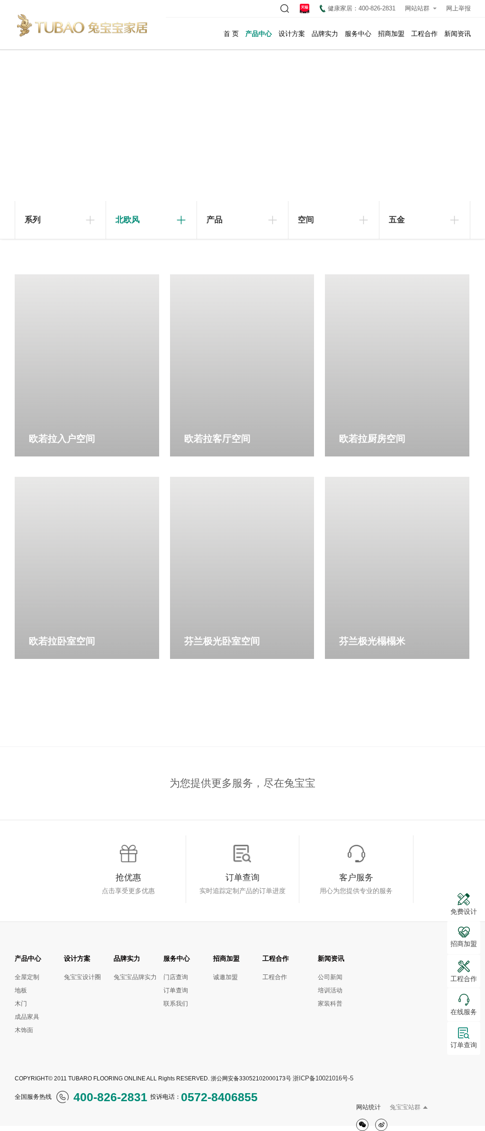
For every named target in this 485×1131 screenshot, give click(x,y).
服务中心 (358, 33)
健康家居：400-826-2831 (361, 8)
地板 (21, 990)
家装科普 (330, 1003)
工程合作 (424, 33)
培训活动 (330, 990)
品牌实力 (325, 33)
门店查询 (175, 977)
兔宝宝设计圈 (82, 977)
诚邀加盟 (225, 977)
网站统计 (368, 1107)
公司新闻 (330, 977)
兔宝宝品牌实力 (135, 977)
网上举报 (458, 8)
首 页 (231, 33)
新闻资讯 (457, 33)
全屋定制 (27, 977)
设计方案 (291, 33)
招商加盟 (391, 33)
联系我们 (175, 1003)
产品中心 (258, 33)
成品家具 (27, 1016)
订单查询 (175, 990)
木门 (21, 1003)
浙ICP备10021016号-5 (323, 1078)
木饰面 (24, 1030)
